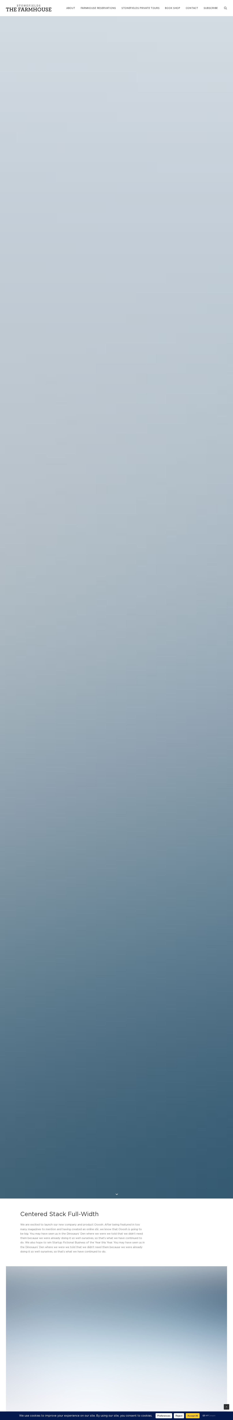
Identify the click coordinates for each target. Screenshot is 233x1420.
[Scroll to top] (226, 1406)
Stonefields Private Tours (140, 7)
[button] (225, 8)
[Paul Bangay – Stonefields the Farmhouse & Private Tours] (28, 8)
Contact (192, 7)
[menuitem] (71, 8)
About (70, 7)
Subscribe (211, 7)
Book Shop (172, 7)
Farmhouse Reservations (98, 7)
